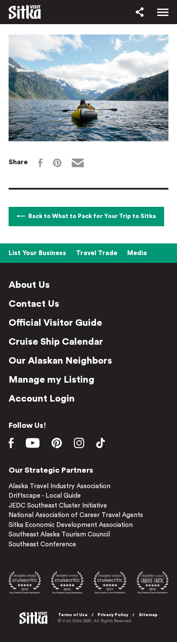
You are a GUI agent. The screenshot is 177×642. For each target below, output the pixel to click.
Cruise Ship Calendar (56, 341)
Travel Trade (96, 253)
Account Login (42, 398)
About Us (29, 285)
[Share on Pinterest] (57, 163)
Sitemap (148, 615)
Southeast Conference (42, 544)
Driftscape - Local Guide (45, 495)
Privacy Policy (113, 615)
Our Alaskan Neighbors (60, 360)
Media (137, 253)
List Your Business (37, 253)
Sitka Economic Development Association (71, 525)
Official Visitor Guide (55, 322)
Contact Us (34, 304)
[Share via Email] (78, 163)
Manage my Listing (52, 379)
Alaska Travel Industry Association (59, 486)
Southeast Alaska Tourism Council (59, 534)
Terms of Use (73, 615)
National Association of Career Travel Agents (76, 515)
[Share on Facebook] (40, 163)
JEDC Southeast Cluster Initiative (58, 505)
